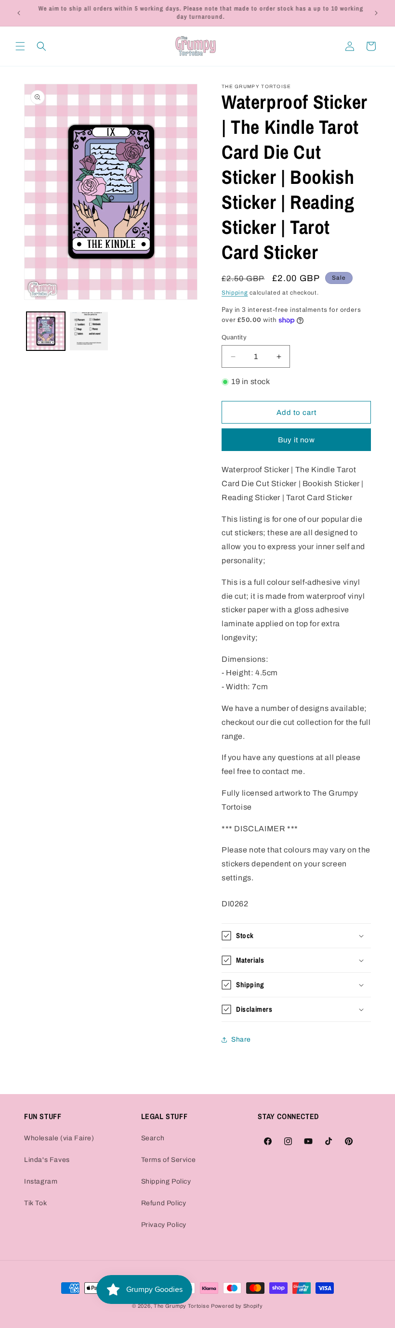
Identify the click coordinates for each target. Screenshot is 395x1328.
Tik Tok (35, 1203)
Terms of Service (168, 1159)
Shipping (235, 292)
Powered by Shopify (237, 1306)
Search (153, 1138)
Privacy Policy (163, 1224)
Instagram (40, 1181)
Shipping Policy (166, 1181)
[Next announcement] (376, 13)
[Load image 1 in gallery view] (45, 331)
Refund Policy (163, 1203)
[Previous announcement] (18, 13)
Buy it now (296, 440)
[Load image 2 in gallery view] (89, 331)
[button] (20, 46)
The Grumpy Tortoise (181, 1306)
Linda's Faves (47, 1159)
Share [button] (241, 1039)
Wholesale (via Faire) (59, 1138)
